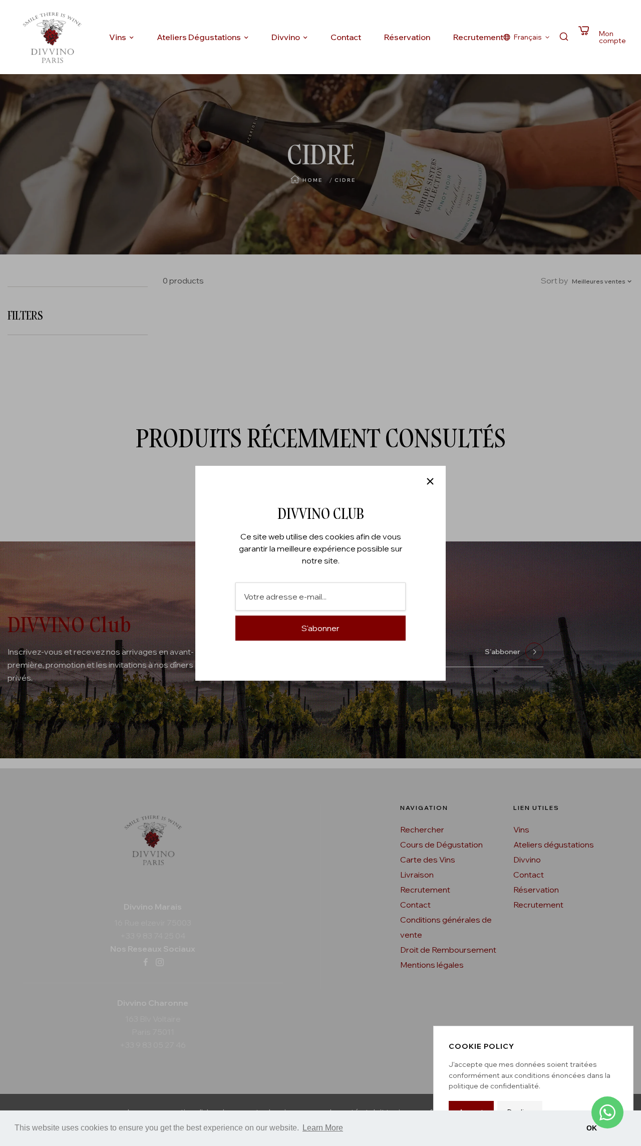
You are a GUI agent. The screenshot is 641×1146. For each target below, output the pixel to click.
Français (528, 37)
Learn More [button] (322, 1127)
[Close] (430, 481)
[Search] (563, 37)
